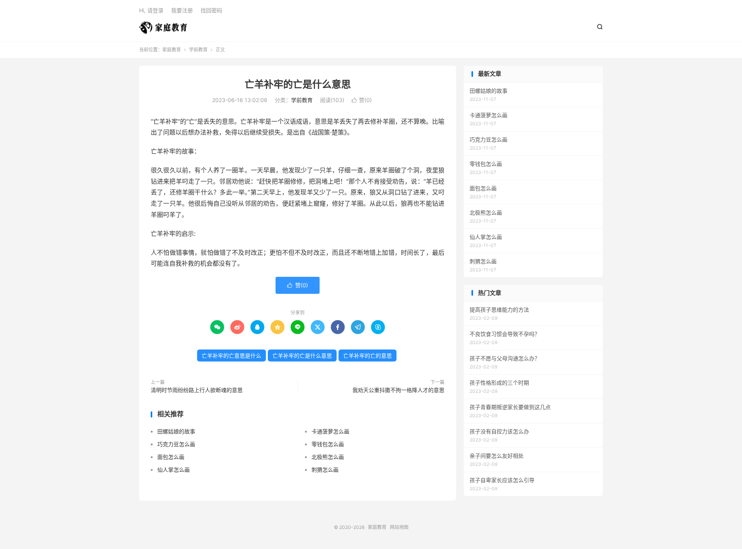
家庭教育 (163, 27)
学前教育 (198, 50)
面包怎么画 (170, 457)
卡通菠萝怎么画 (330, 431)
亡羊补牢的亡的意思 (367, 355)
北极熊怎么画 (327, 457)
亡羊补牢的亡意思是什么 (231, 355)
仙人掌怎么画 (173, 469)
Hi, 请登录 (151, 10)
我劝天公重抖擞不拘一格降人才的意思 (398, 390)
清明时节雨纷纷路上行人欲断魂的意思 (197, 390)
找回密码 (211, 10)
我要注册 (182, 10)
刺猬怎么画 (325, 469)
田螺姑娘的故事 (176, 431)
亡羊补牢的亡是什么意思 (298, 84)
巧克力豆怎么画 (176, 444)
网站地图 (399, 527)
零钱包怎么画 (327, 444)
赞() (362, 100)
